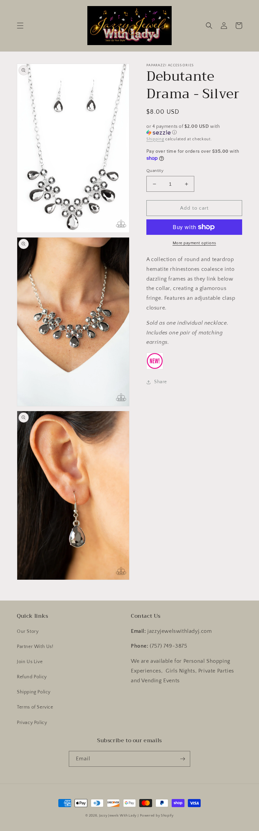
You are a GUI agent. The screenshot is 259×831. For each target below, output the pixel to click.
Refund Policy (32, 677)
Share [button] (160, 382)
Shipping (155, 139)
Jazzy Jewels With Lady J (119, 816)
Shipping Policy (34, 692)
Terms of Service (35, 707)
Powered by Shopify (157, 816)
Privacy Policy (32, 722)
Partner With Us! (35, 646)
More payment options (194, 243)
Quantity (155, 170)
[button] (20, 25)
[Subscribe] (182, 759)
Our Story (27, 631)
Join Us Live (29, 661)
